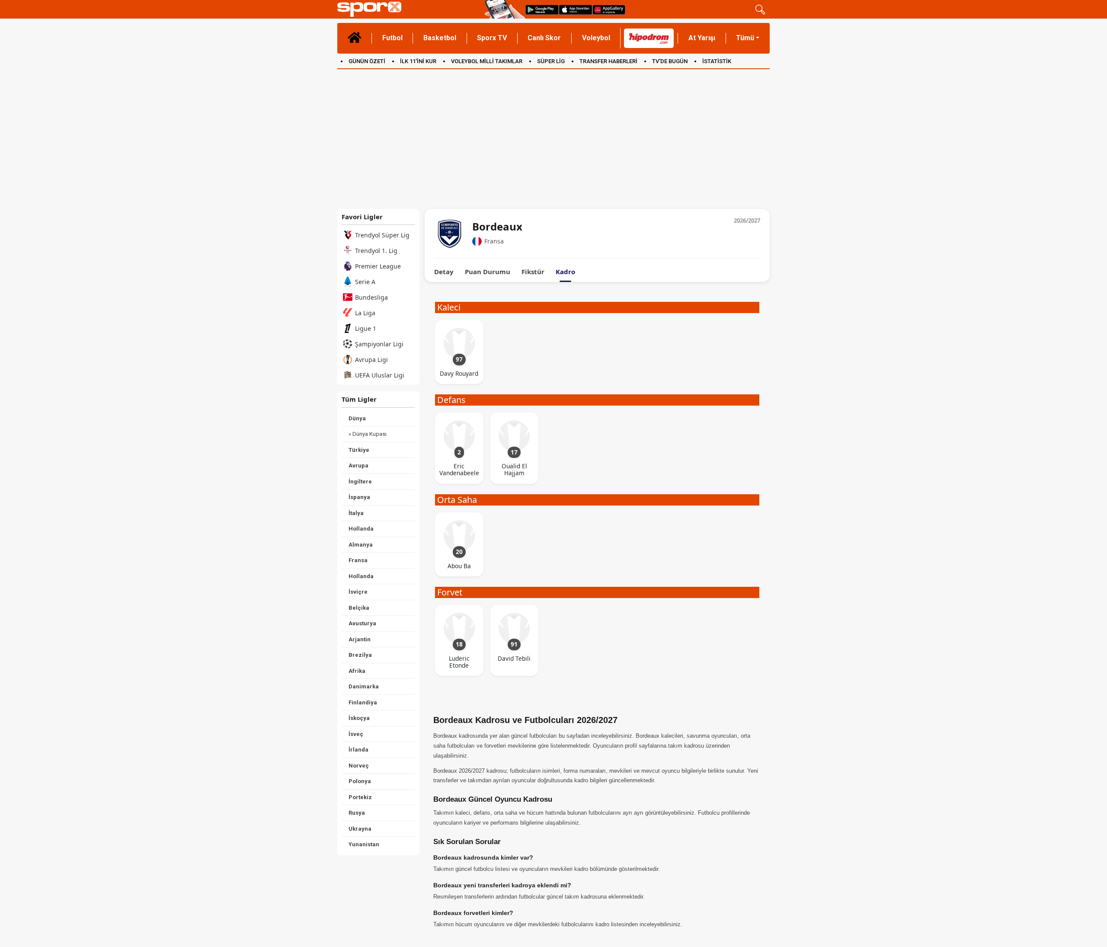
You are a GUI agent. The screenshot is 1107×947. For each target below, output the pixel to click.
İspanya (359, 497)
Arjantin (360, 639)
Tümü (745, 38)
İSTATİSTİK (716, 61)
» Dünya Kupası (368, 434)
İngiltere (360, 481)
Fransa (358, 560)
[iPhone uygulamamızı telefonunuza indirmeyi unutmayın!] (575, 9)
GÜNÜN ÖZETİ (367, 61)
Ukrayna (360, 828)
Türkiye (359, 450)
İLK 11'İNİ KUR (418, 61)
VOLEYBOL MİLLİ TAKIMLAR (486, 61)
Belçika (359, 608)
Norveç (359, 765)
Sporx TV (492, 38)
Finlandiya (363, 702)
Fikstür (533, 272)
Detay (444, 272)
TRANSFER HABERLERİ (608, 61)
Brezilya (360, 655)
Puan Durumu (487, 272)
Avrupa (358, 465)
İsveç (356, 734)
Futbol (392, 38)
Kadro (565, 272)
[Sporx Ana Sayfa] (409, 9)
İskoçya (359, 718)
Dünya (357, 418)
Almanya (361, 544)
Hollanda (361, 528)
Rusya (357, 812)
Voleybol (596, 38)
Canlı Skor (544, 38)
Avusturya (362, 623)
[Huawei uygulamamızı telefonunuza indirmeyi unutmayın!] (608, 9)
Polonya (360, 781)
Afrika (357, 671)
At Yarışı (701, 38)
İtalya (356, 513)
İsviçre (358, 592)
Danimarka (364, 686)
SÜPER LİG (551, 61)
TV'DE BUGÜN (670, 61)
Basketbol (439, 38)
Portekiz (360, 797)
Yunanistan (364, 844)
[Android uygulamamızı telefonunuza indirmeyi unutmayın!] (542, 9)
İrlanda (358, 749)
